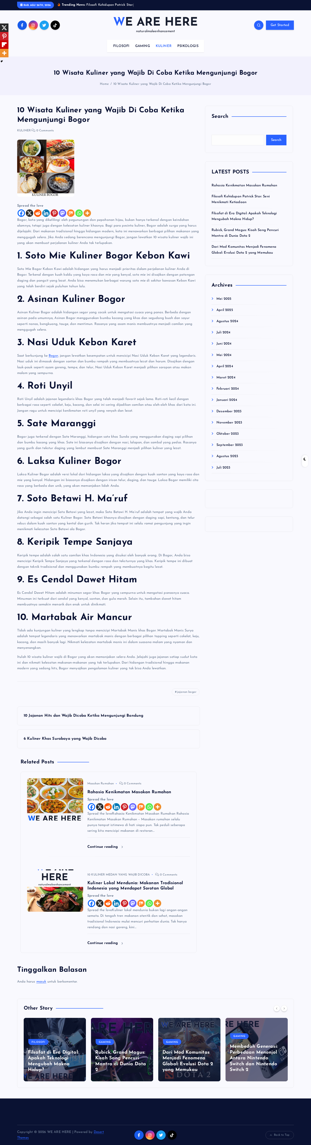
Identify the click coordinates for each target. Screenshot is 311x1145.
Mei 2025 (223, 299)
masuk (41, 981)
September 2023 (229, 445)
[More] (87, 213)
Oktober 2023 (227, 434)
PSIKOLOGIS (187, 46)
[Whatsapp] (79, 213)
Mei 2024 (223, 355)
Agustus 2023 (227, 456)
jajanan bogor (186, 692)
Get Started (280, 25)
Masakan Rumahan (100, 783)
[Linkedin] (46, 213)
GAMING (142, 46)
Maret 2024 (225, 377)
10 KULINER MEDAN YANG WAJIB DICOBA (118, 874)
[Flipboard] (4, 44)
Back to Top (281, 1135)
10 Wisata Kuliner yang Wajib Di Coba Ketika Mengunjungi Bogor (162, 84)
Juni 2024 (223, 343)
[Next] (284, 1008)
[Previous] (277, 1008)
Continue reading (103, 847)
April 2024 (224, 366)
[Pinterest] (54, 213)
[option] (55, 1049)
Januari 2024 (226, 400)
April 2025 (224, 310)
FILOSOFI (121, 46)
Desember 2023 (228, 411)
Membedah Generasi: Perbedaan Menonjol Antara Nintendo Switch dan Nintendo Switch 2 (254, 1058)
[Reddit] (37, 213)
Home (104, 84)
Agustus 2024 (227, 321)
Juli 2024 (223, 332)
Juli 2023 (223, 467)
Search (276, 140)
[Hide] (1, 61)
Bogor (53, 355)
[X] (29, 213)
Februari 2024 (227, 388)
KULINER (164, 46)
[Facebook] (21, 213)
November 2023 (229, 422)
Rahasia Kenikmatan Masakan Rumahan (244, 185)
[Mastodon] (62, 213)
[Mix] (70, 213)
